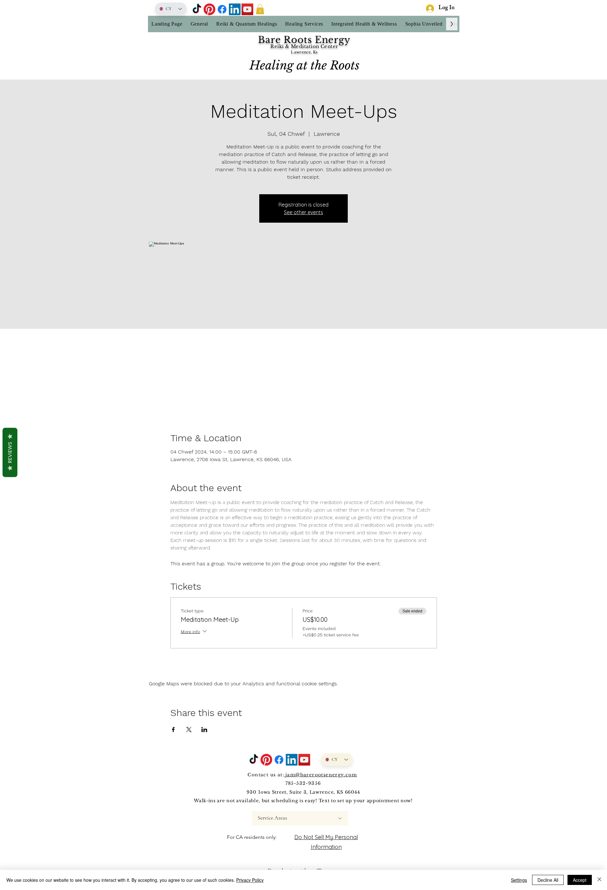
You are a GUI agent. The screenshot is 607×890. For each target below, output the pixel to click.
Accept (579, 880)
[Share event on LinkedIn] (204, 729)
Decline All (547, 880)
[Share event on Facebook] (173, 729)
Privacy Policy (250, 880)
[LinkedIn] (235, 9)
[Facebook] (222, 9)
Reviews (10, 452)
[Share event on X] (189, 729)
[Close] (599, 880)
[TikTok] (197, 9)
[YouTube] (247, 9)
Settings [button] (519, 880)
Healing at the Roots (304, 65)
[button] (260, 9)
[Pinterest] (209, 9)
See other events (303, 212)
